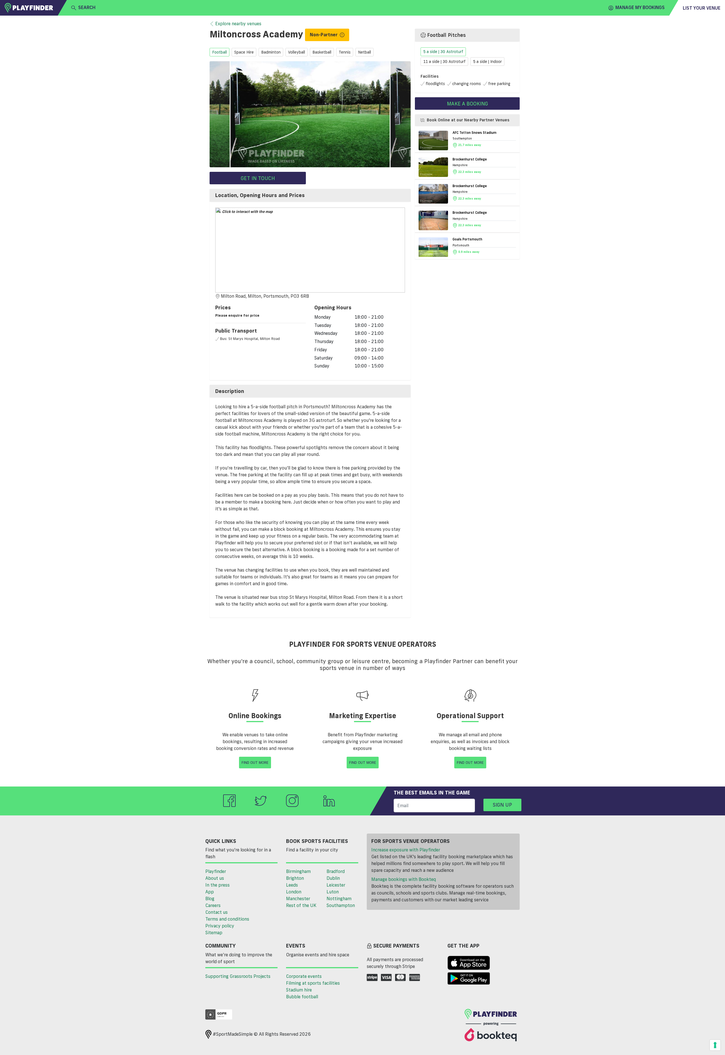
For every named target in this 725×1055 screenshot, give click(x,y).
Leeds (292, 885)
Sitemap (213, 932)
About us (214, 878)
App (209, 892)
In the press (217, 885)
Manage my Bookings (640, 7)
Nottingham (339, 898)
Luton (333, 892)
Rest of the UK (301, 905)
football (219, 52)
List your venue (701, 8)
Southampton (341, 905)
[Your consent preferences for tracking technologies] (715, 1045)
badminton (271, 52)
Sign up (502, 804)
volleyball (296, 52)
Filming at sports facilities (313, 983)
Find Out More (255, 762)
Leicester (336, 885)
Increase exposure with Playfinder (405, 850)
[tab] (310, 195)
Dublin (333, 878)
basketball (321, 52)
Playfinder (215, 871)
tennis (345, 52)
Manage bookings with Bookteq (403, 879)
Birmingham (298, 871)
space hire (244, 52)
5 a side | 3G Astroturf (443, 51)
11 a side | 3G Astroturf (444, 61)
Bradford (336, 871)
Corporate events (304, 976)
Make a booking (467, 103)
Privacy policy (219, 926)
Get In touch (258, 178)
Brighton (295, 878)
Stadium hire (299, 990)
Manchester (298, 898)
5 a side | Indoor (487, 61)
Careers (213, 905)
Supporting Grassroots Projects (237, 976)
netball (364, 52)
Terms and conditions (227, 919)
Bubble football (302, 996)
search (86, 7)
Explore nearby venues (238, 23)
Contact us (216, 912)
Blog (209, 898)
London (293, 892)
